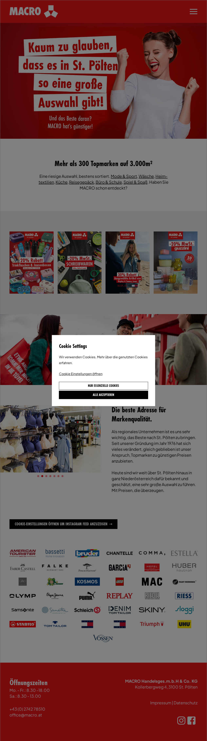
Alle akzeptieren (103, 395)
